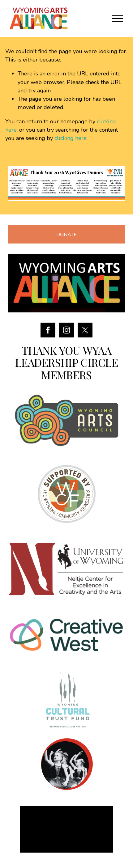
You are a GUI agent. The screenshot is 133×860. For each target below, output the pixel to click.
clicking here (70, 138)
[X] (85, 330)
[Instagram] (66, 330)
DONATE (66, 234)
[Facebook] (48, 330)
